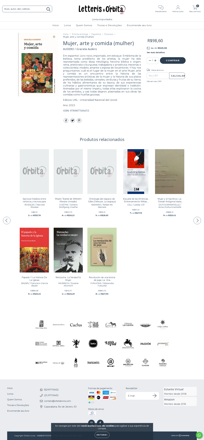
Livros (67, 25)
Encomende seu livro (139, 25)
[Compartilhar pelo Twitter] (72, 121)
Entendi (102, 435)
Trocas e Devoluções (109, 25)
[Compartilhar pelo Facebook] (66, 121)
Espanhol (96, 34)
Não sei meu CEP (154, 81)
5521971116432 (51, 389)
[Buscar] (48, 9)
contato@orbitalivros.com (57, 401)
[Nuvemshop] (180, 436)
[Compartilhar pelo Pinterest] (79, 121)
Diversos (108, 34)
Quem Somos (84, 25)
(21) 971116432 (51, 395)
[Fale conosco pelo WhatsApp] (199, 435)
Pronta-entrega (80, 34)
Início (55, 25)
